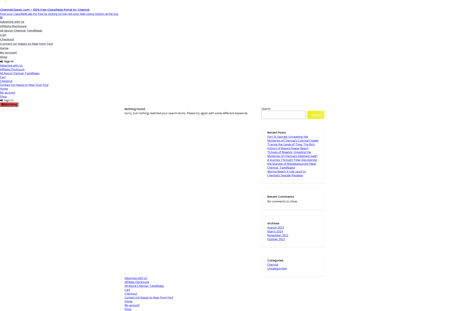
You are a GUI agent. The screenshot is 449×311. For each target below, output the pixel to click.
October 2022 (276, 239)
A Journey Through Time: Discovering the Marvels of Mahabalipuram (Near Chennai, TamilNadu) (292, 164)
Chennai (272, 265)
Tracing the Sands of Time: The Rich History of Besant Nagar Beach (291, 146)
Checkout (7, 39)
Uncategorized (277, 268)
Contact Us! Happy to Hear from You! (26, 44)
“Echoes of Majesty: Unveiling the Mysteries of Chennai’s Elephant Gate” (292, 154)
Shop (3, 57)
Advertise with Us (12, 22)
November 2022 (277, 235)
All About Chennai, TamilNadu (21, 31)
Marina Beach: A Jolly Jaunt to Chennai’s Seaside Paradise (286, 173)
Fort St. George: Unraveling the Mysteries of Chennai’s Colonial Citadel (292, 138)
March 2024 (275, 231)
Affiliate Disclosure (13, 26)
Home (4, 48)
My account (8, 53)
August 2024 (275, 227)
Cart (3, 35)
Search (266, 109)
